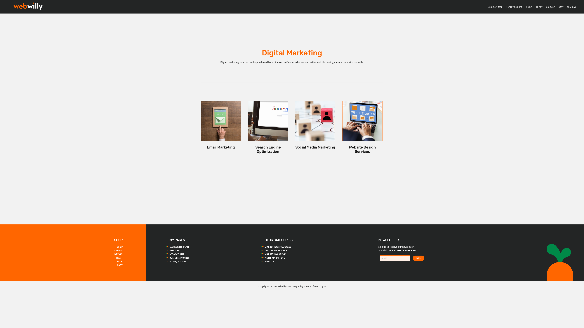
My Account (176, 254)
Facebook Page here (404, 250)
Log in (323, 286)
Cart (120, 265)
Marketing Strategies (278, 247)
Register (174, 250)
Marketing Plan (179, 247)
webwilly (29, 6)
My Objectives (177, 261)
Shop (120, 247)
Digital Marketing (276, 250)
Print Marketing (275, 258)
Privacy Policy (296, 286)
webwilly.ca (283, 286)
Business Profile (179, 258)
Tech (120, 261)
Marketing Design (276, 254)
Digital (118, 250)
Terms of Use (311, 286)
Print (119, 258)
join (418, 258)
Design (118, 254)
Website (269, 261)
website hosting (325, 62)
